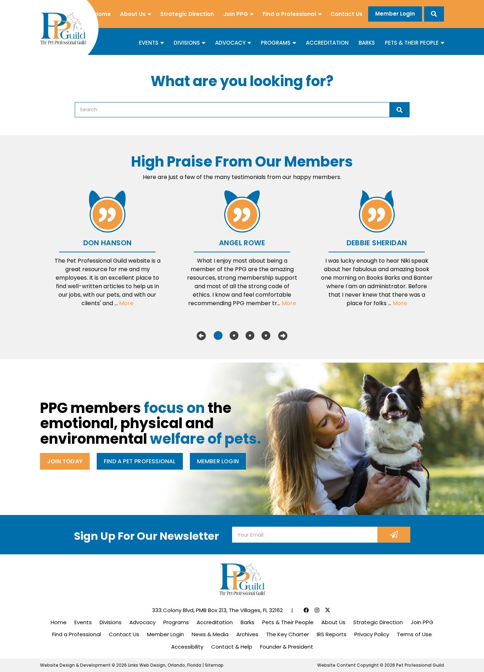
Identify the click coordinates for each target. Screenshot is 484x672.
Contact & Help (231, 646)
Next (282, 335)
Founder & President (286, 646)
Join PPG (235, 14)
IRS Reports (332, 634)
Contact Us (346, 14)
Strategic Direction (187, 14)
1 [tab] (218, 335)
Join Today (65, 461)
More (126, 303)
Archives (247, 634)
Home (102, 14)
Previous (201, 335)
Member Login (395, 13)
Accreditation (327, 42)
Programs (276, 42)
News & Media (210, 634)
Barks (367, 42)
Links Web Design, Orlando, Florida (165, 665)
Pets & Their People (412, 42)
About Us (133, 14)
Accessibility (187, 646)
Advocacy (230, 42)
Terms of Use (414, 634)
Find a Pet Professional (140, 461)
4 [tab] (266, 335)
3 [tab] (250, 335)
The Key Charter (287, 634)
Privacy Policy (371, 634)
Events (148, 42)
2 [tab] (234, 335)
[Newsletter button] (393, 535)
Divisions (187, 42)
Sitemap (214, 665)
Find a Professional (289, 14)
